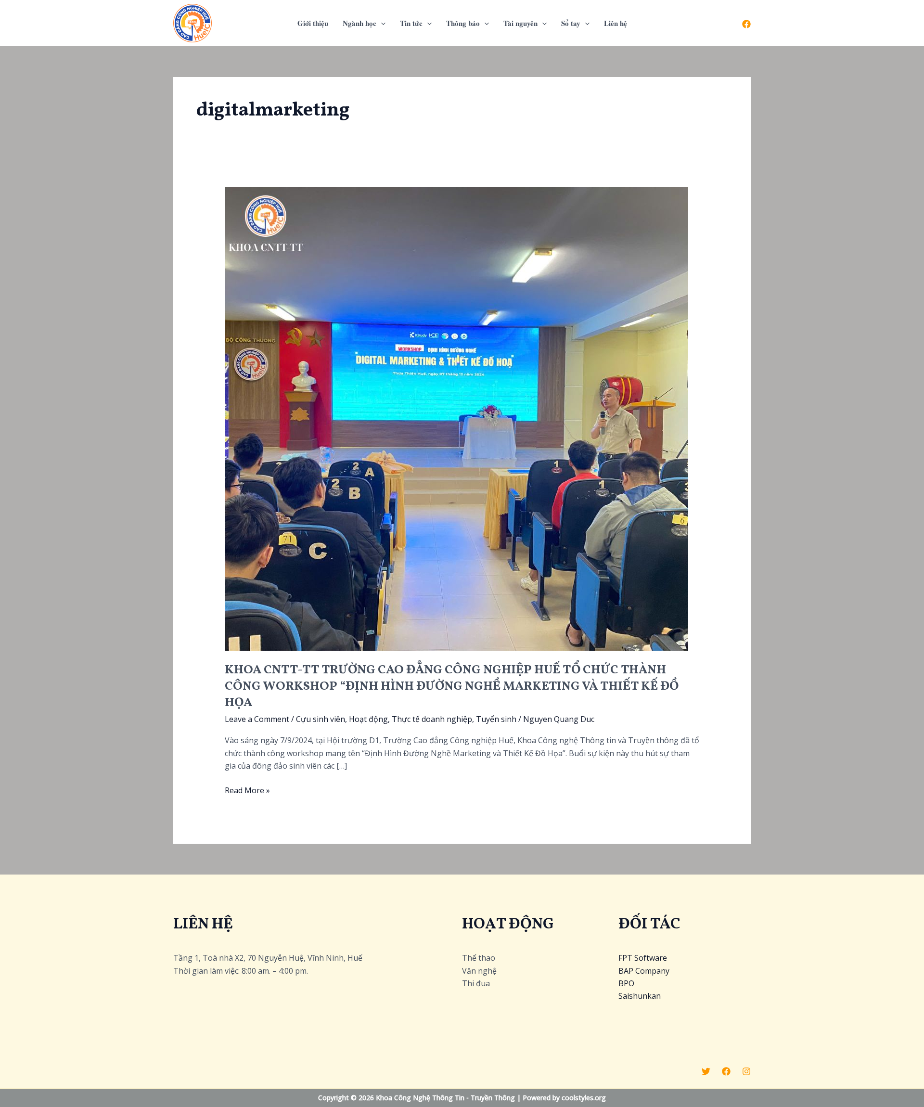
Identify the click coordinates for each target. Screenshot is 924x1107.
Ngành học (359, 23)
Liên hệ (615, 23)
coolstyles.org (584, 1097)
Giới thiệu (312, 23)
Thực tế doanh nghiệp (432, 719)
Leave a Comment (257, 719)
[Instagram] (746, 1071)
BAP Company (643, 970)
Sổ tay (570, 23)
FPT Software (642, 958)
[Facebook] (746, 24)
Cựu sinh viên (320, 719)
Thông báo (463, 23)
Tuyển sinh (496, 719)
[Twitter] (706, 1071)
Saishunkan (639, 996)
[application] (380, 23)
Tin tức (411, 23)
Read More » (247, 791)
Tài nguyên (520, 23)
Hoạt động (368, 719)
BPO (626, 983)
